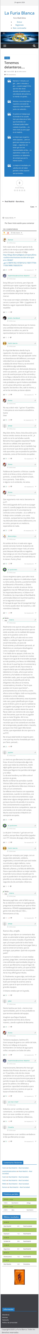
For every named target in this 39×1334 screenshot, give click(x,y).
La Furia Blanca (19, 13)
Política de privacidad (9, 1323)
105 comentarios (11, 74)
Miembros (5, 1315)
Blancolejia (12, 536)
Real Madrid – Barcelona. (14, 201)
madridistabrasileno (9, 1171)
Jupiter (10, 752)
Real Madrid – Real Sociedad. (19, 1168)
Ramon (10, 240)
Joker (10, 1001)
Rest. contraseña (19, 28)
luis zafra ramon (21, 71)
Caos (32, 207)
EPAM (10, 426)
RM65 (4, 1184)
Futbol (7, 58)
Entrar (19, 22)
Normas (5, 1317)
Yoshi (4, 1168)
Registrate (19, 25)
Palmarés (5, 1320)
